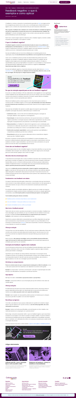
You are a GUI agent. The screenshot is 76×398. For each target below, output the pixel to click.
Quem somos (26, 2)
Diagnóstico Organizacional (60, 383)
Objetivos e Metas (9, 383)
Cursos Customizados (42, 387)
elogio (39, 23)
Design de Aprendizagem (59, 385)
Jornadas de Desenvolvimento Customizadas (27, 387)
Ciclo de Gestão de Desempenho (61, 384)
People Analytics (9, 390)
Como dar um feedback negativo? (62, 42)
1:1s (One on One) (25, 383)
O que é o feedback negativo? (61, 38)
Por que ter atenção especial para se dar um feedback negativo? (62, 41)
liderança (23, 222)
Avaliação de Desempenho (11, 386)
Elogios (7, 388)
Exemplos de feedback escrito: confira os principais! (19, 205)
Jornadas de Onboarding (43, 385)
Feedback (7, 387)
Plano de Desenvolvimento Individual (29, 384)
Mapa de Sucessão (9, 389)
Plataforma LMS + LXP (26, 385)
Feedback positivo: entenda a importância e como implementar (21, 199)
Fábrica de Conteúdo (42, 383)
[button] (20, 2)
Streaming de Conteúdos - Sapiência (29, 388)
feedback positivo (42, 46)
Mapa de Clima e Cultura (10, 384)
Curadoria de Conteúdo (42, 384)
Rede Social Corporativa (26, 389)
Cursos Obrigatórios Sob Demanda (44, 386)
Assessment (8, 385)
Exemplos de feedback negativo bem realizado (62, 45)
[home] (11, 2)
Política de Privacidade (40, 395)
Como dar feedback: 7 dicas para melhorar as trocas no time (21, 202)
